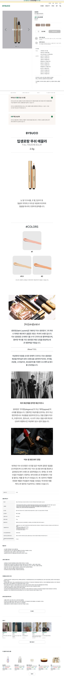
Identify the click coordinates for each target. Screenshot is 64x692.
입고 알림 (43, 31)
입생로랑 (36, 12)
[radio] (2, 632)
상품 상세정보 (13, 92)
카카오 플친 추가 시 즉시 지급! (32, 1)
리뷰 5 (38, 92)
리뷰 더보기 (32, 642)
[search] (60, 6)
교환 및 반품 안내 (25, 92)
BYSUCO (6, 6)
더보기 (32, 673)
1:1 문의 (32, 611)
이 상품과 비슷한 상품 (50, 92)
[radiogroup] (7, 632)
